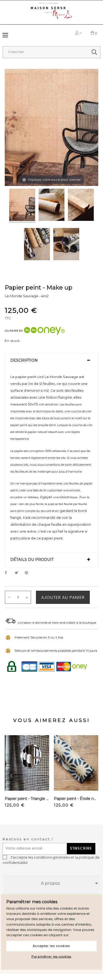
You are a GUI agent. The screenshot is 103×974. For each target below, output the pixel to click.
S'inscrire (81, 848)
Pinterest (29, 573)
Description (24, 360)
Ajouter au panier (63, 597)
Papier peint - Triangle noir (27, 798)
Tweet (19, 573)
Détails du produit (32, 560)
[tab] (51, 360)
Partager (9, 573)
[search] (94, 52)
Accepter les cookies (51, 946)
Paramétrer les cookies (51, 956)
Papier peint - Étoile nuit (76, 798)
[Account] (77, 33)
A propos (50, 883)
